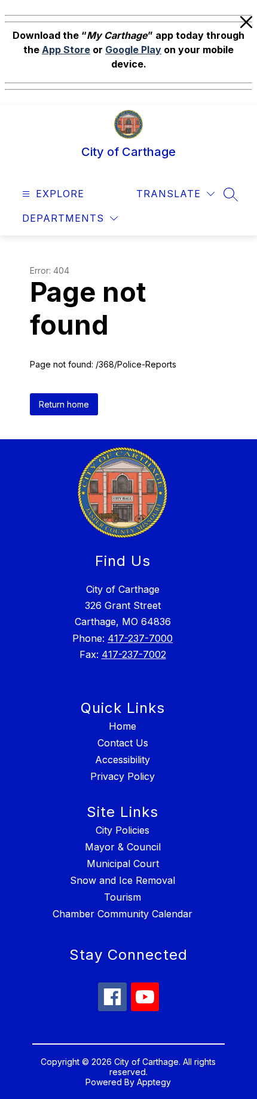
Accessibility (122, 759)
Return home (64, 404)
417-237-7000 (140, 638)
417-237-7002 (134, 654)
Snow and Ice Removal (122, 880)
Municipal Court (123, 863)
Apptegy (154, 1082)
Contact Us (122, 742)
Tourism (122, 897)
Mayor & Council (123, 846)
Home (122, 726)
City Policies (122, 830)
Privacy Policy (122, 776)
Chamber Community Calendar (122, 913)
